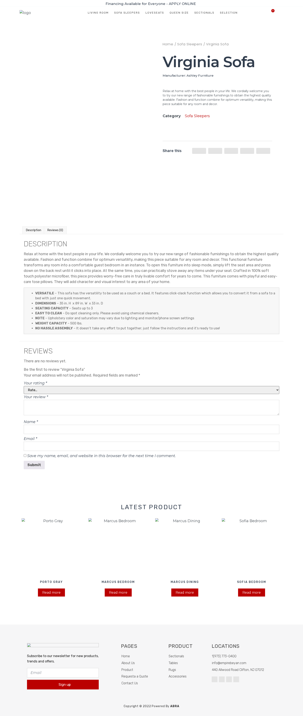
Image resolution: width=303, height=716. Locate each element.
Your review (36, 397)
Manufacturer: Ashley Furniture (188, 75)
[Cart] (271, 12)
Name (31, 422)
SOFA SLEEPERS (127, 12)
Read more (51, 592)
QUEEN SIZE (179, 12)
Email (30, 438)
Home (168, 44)
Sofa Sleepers (189, 44)
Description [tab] (33, 230)
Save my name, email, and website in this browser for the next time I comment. (101, 456)
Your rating (35, 383)
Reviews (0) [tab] (55, 230)
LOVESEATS (155, 12)
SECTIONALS (204, 12)
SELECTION (229, 12)
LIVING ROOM (98, 12)
